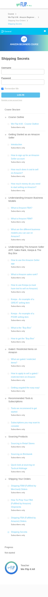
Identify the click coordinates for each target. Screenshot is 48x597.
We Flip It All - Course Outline (25, 124)
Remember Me (11, 88)
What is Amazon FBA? (21, 208)
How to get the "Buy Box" (23, 338)
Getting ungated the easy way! (25, 388)
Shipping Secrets (19, 532)
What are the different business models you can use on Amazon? (25, 232)
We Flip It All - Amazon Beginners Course (22, 17)
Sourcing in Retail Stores (23, 443)
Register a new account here (11, 100)
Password (6, 78)
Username (6, 68)
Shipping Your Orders (17, 20)
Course (11, 14)
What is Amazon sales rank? (24, 274)
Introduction (16, 144)
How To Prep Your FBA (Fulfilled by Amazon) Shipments (22, 503)
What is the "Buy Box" (21, 328)
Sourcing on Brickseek (21, 454)
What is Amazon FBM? (22, 219)
